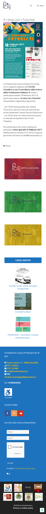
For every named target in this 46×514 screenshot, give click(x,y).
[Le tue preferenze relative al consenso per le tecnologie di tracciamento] (42, 510)
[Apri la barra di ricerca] (30, 5)
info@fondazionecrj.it (17, 371)
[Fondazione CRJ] (6, 5)
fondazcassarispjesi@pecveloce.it (20, 377)
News (8, 145)
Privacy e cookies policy (23, 508)
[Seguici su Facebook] (7, 413)
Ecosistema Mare (23, 311)
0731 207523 (12, 365)
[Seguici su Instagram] (14, 413)
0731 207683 (12, 368)
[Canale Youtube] (21, 413)
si (9, 473)
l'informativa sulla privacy (24, 468)
